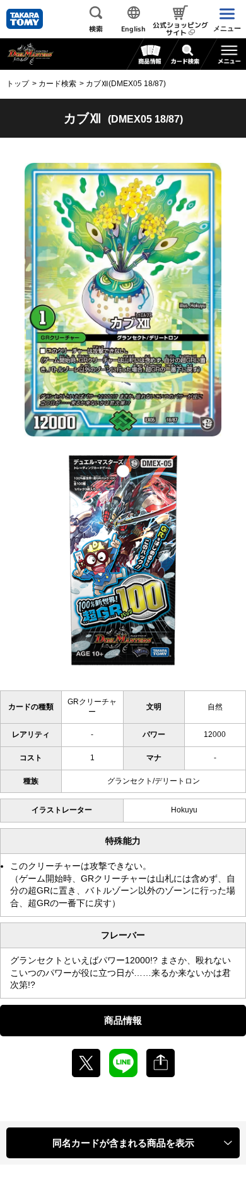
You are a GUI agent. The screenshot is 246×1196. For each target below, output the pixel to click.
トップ (17, 83)
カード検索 (57, 83)
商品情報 (123, 1020)
